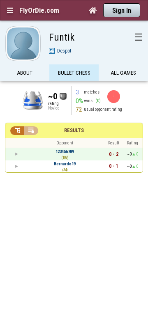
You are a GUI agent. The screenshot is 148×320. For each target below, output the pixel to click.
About (24, 73)
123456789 (65, 151)
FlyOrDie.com (39, 10)
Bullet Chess (74, 73)
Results (74, 130)
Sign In (121, 10)
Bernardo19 (65, 164)
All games (123, 73)
